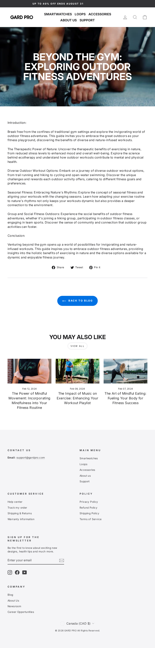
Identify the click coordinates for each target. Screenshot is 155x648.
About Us (13, 600)
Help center (15, 501)
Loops (80, 14)
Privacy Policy (89, 501)
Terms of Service (91, 519)
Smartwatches (58, 14)
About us (68, 20)
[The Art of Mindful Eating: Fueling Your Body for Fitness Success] (125, 371)
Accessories (99, 14)
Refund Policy (88, 507)
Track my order (17, 507)
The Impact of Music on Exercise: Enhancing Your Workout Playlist (77, 398)
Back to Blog (80, 300)
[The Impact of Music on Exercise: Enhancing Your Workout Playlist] (77, 371)
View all (77, 346)
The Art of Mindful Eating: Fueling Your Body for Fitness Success (125, 398)
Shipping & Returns (20, 513)
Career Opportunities (21, 611)
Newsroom (14, 606)
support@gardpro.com (30, 457)
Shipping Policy (89, 513)
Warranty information (21, 519)
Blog (10, 594)
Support (87, 20)
